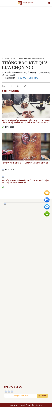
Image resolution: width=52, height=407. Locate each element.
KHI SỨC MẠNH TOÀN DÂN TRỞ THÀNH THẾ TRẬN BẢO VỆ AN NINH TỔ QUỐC (25, 181)
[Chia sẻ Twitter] (25, 86)
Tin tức (8, 23)
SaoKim (39, 405)
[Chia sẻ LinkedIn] (18, 86)
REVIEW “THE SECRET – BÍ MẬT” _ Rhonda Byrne (25, 163)
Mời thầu (16, 23)
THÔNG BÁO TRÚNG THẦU (27, 78)
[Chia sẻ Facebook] (11, 86)
